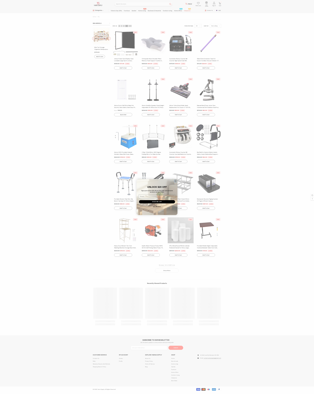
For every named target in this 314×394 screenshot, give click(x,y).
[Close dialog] (175, 181)
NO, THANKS (157, 206)
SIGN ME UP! (157, 201)
